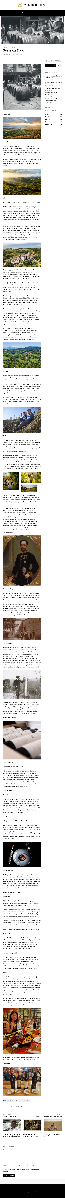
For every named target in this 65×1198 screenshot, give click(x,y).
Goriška (10, 1100)
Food (9, 47)
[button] (61, 5)
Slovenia (22, 1100)
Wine (13, 47)
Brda (4, 1100)
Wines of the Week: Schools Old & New (49, 1116)
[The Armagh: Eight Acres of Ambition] (12, 1125)
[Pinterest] (54, 65)
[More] (59, 65)
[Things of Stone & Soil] (53, 1125)
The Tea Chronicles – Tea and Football (52, 100)
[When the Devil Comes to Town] (32, 1125)
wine (28, 1100)
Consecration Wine (9, 1116)
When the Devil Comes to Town (30, 1135)
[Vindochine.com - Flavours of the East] (32, 5)
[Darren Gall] (6, 1107)
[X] (51, 65)
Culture (5, 47)
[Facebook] (59, 5)
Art (45, 1132)
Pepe (16, 1100)
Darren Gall (6, 54)
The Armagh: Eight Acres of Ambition (12, 1135)
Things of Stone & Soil (52, 88)
